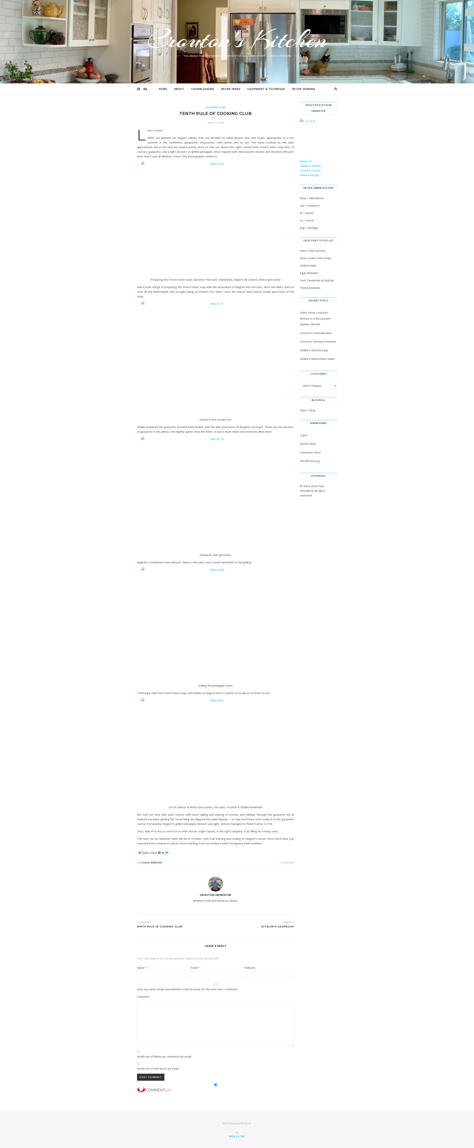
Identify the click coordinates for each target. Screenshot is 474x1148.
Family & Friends (310, 166)
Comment (143, 996)
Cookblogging (202, 89)
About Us (306, 161)
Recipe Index (231, 89)
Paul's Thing (307, 410)
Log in (304, 435)
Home (163, 89)
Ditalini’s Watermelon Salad (317, 359)
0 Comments (287, 862)
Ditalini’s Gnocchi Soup (314, 350)
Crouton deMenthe (151, 862)
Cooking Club (215, 107)
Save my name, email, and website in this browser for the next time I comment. (187, 989)
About (179, 89)
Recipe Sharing (303, 89)
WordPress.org (310, 461)
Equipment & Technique (266, 89)
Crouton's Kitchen (237, 39)
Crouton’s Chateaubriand (315, 333)
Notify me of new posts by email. (158, 1068)
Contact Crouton (310, 170)
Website (249, 967)
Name (142, 967)
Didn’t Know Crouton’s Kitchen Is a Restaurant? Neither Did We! (315, 318)
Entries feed (308, 443)
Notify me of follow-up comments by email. (164, 1056)
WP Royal (245, 1123)
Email (195, 967)
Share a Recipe (309, 175)
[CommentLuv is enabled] (215, 1090)
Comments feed (310, 452)
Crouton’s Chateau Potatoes (318, 341)
